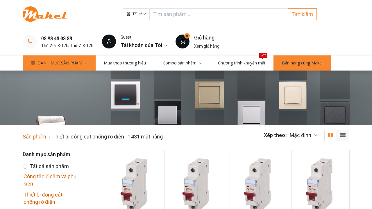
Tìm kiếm (302, 14)
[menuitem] (125, 63)
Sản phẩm (34, 137)
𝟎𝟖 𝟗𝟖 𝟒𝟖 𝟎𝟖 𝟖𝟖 (56, 38)
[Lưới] (330, 135)
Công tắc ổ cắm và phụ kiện (50, 180)
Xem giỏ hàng (206, 46)
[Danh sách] (343, 135)
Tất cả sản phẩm (49, 166)
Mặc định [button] (301, 135)
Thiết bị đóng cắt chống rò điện (43, 198)
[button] (136, 14)
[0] (182, 41)
